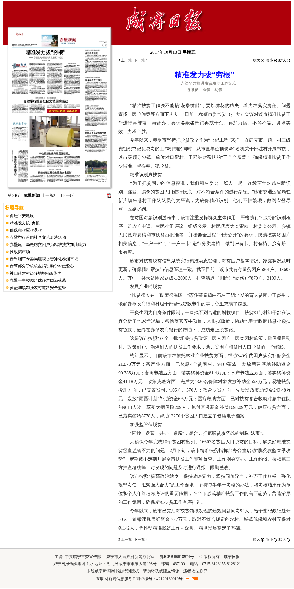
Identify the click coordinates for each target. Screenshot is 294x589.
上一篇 (125, 60)
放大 (256, 60)
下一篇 (141, 60)
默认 (282, 60)
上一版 (48, 195)
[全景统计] (191, 579)
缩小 (269, 60)
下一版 (67, 195)
